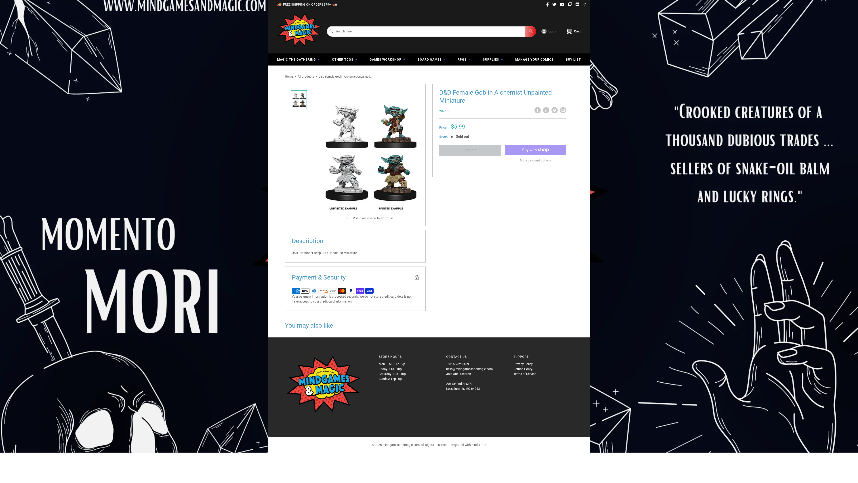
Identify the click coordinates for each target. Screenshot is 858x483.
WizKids (445, 111)
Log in (554, 31)
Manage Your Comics (534, 59)
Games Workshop (386, 59)
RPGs (463, 59)
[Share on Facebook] (537, 110)
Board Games (431, 59)
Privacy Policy (523, 364)
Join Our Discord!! (458, 374)
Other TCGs (343, 59)
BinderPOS (478, 445)
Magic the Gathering (297, 59)
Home (289, 76)
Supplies (492, 59)
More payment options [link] (535, 160)
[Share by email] (563, 110)
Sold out (470, 150)
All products (306, 76)
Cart (577, 31)
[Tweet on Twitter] (554, 110)
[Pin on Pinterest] (546, 110)
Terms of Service (524, 374)
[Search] (530, 31)
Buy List (573, 59)
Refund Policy (522, 369)
